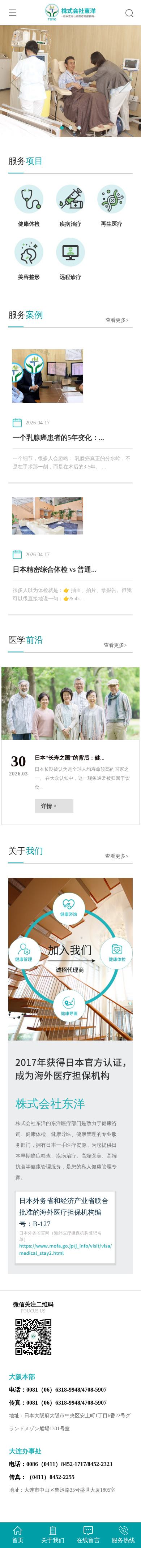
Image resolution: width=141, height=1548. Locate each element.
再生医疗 (112, 224)
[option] (70, 746)
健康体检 (29, 224)
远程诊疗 (70, 277)
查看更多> (117, 320)
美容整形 (29, 277)
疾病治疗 (70, 224)
